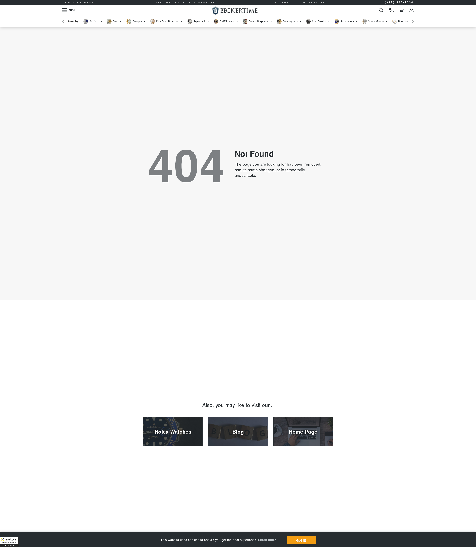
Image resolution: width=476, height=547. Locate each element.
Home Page (303, 431)
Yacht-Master (376, 21)
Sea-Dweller (319, 21)
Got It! (301, 540)
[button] (9, 542)
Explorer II (199, 21)
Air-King (94, 21)
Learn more (267, 539)
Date (115, 21)
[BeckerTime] (234, 10)
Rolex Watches (173, 431)
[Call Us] (391, 10)
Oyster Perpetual (258, 21)
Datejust (137, 21)
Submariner (347, 21)
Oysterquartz (290, 21)
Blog (238, 431)
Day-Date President (167, 21)
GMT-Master (227, 21)
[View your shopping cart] (401, 10)
